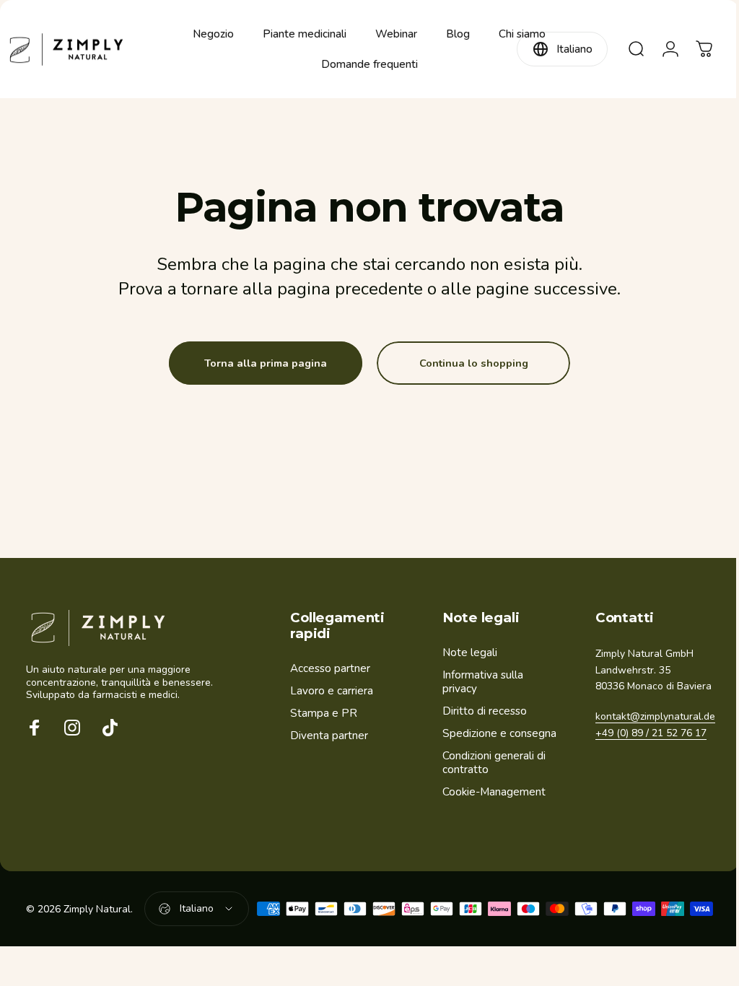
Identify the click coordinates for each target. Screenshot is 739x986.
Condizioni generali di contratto (490, 763)
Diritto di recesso (481, 711)
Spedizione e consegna (496, 734)
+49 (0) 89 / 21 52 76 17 (643, 749)
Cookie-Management (490, 792)
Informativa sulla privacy (479, 682)
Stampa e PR (323, 713)
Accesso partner (330, 669)
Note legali (466, 653)
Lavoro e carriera (331, 691)
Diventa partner (329, 736)
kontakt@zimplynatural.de (648, 733)
